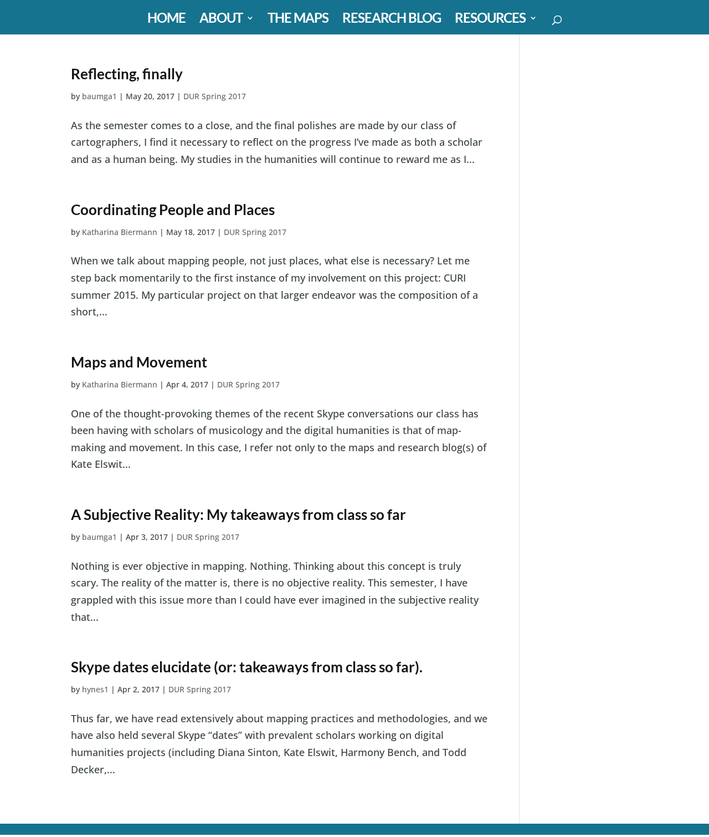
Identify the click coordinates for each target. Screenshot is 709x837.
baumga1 (99, 96)
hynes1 (95, 689)
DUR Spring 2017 (214, 96)
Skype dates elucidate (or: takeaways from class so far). (247, 667)
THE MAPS (298, 19)
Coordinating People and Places (173, 209)
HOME (166, 19)
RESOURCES (490, 19)
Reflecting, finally (127, 74)
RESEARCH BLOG (391, 19)
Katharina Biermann (119, 232)
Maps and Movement (139, 362)
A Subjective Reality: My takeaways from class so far (238, 514)
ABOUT (221, 19)
